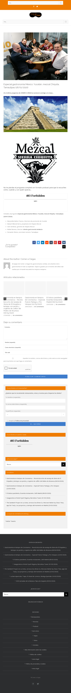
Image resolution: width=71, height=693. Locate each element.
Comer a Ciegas (28, 259)
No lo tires (35, 631)
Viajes (36, 636)
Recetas (35, 622)
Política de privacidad (22, 421)
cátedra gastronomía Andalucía (32, 229)
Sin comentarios (17, 315)
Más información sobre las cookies (36, 650)
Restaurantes (35, 617)
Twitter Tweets (10, 521)
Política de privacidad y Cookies (36, 664)
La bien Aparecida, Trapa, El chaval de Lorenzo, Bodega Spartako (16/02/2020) (35, 576)
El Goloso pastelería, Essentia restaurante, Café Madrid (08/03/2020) (56, 300)
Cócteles (35, 645)
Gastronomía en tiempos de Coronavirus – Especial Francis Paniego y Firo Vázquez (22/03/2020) (35, 555)
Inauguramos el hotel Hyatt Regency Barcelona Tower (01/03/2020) (28, 498)
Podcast (35, 626)
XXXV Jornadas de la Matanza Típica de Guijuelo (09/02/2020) (35, 581)
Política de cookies (36, 654)
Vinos (35, 640)
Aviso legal (35, 659)
